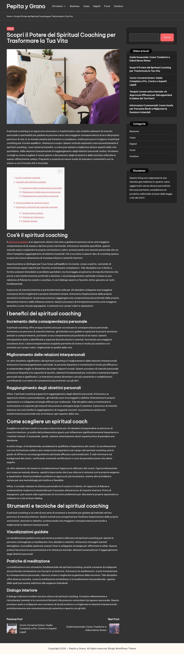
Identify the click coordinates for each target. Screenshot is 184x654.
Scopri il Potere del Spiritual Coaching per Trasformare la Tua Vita (150, 69)
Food (10, 29)
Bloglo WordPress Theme (122, 648)
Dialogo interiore (30, 221)
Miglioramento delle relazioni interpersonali (41, 192)
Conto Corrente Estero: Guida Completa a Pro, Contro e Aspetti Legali (148, 81)
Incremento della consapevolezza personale (42, 188)
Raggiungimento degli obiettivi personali (40, 196)
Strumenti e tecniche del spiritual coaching (37, 207)
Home (9, 16)
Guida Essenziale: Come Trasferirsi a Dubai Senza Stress (150, 59)
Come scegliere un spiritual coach (32, 203)
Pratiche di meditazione (33, 217)
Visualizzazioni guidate (32, 213)
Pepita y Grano (26, 6)
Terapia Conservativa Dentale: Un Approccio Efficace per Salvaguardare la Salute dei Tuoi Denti (151, 95)
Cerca (167, 37)
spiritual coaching (18, 241)
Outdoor (134, 156)
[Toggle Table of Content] (59, 171)
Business (134, 131)
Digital (133, 143)
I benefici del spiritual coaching (31, 182)
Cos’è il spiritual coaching (27, 177)
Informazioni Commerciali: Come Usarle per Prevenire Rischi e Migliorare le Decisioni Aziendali (151, 109)
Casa (133, 137)
